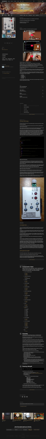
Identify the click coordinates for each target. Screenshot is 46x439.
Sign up (39, 1)
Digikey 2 (26, 274)
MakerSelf (25, 421)
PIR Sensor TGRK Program (24, 121)
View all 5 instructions (32, 389)
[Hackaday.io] (4, 1)
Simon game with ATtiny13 (17, 420)
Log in (42, 1)
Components (30, 15)
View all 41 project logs (32, 259)
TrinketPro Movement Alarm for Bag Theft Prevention (31, 420)
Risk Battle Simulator (37, 420)
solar (6, 58)
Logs (34, 15)
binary (14, 58)
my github (37, 372)
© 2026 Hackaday (23, 437)
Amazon (26, 273)
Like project (28, 10)
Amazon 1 (26, 288)
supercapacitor (10, 58)
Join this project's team (5, 49)
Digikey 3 (26, 325)
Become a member (16, 427)
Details (24, 15)
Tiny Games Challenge (6, 73)
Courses (18, 1)
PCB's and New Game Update (24, 250)
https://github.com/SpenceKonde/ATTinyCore (36, 373)
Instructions (37, 15)
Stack (20, 1)
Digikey (26, 281)
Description (21, 15)
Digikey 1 (26, 324)
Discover (12, 1)
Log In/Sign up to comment (23, 406)
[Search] (34, 1)
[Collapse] (24, 119)
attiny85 (3, 58)
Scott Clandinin (37, 421)
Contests (15, 1)
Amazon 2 (26, 293)
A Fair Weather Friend (23, 225)
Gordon (23, 8)
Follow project (18, 10)
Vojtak (14, 421)
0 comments (27, 251)
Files (27, 15)
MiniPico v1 (4, 420)
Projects (9, 1)
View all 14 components (32, 114)
